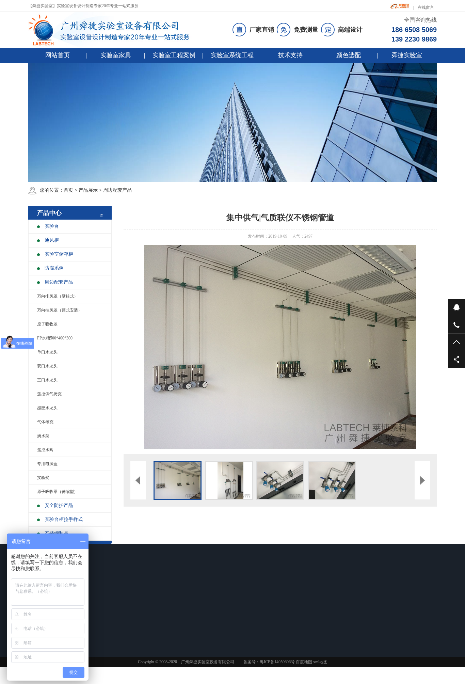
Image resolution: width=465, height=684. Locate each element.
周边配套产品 (117, 190)
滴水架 (43, 435)
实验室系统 (244, 590)
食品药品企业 (146, 603)
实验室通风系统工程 (248, 612)
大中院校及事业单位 (152, 629)
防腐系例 (54, 268)
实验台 (52, 226)
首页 (68, 190)
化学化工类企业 (148, 621)
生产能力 (286, 621)
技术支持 (290, 55)
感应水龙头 (47, 407)
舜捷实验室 (406, 55)
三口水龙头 (47, 380)
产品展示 (88, 190)
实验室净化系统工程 (248, 621)
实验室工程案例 (174, 55)
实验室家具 (115, 55)
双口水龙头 (47, 366)
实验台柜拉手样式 (64, 519)
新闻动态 (193, 590)
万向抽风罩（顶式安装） (59, 310)
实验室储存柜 (59, 254)
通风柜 (52, 240)
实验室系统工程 (232, 55)
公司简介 (286, 603)
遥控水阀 (45, 449)
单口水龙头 (47, 352)
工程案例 (145, 590)
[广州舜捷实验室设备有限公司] (114, 30)
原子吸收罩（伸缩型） (57, 491)
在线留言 (426, 7)
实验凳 (43, 477)
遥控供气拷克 (49, 394)
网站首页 (57, 55)
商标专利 (286, 629)
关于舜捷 (289, 590)
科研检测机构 (146, 612)
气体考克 (45, 421)
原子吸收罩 (47, 324)
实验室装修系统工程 (248, 603)
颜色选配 (348, 55)
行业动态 (190, 612)
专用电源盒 (47, 463)
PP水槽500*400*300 (55, 338)
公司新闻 (190, 603)
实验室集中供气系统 (248, 629)
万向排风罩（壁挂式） (57, 296)
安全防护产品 (59, 505)
